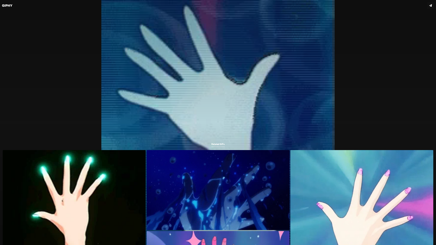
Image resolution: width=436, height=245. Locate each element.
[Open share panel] (430, 5)
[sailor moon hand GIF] (218, 122)
